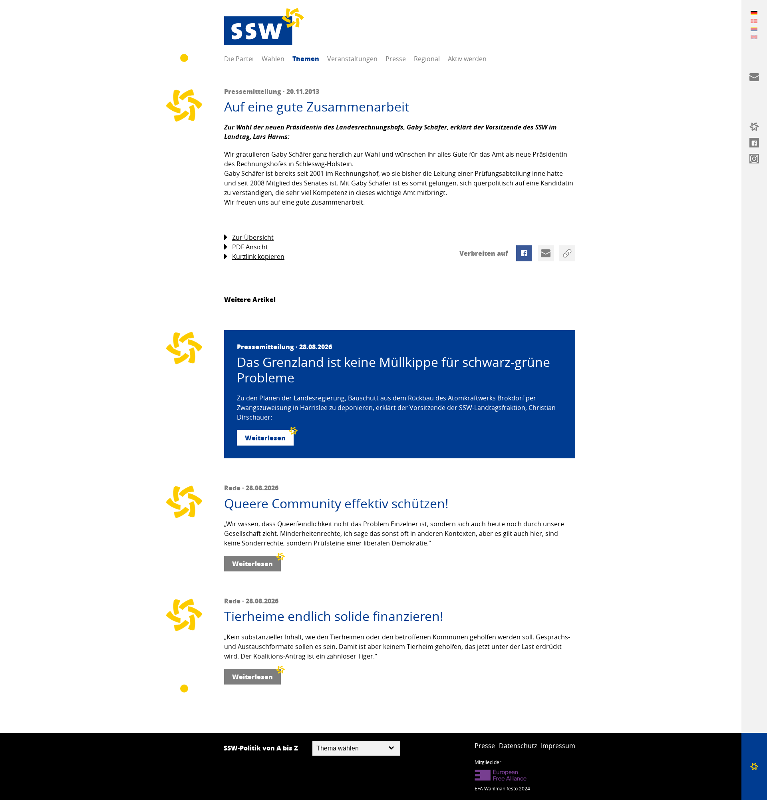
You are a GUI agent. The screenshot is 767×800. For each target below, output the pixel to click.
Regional (427, 58)
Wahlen (273, 58)
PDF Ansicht (250, 247)
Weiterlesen (265, 437)
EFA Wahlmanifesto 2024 (502, 788)
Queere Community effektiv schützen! (336, 503)
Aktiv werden (467, 58)
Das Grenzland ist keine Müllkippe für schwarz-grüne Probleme (393, 369)
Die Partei (239, 58)
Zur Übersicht (253, 237)
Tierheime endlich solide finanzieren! (333, 616)
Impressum (558, 745)
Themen (305, 58)
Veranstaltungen (352, 58)
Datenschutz (518, 745)
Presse (395, 58)
